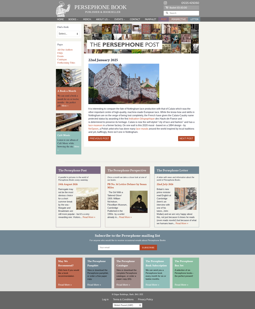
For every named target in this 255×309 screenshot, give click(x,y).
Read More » (89, 217)
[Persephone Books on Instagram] (165, 3)
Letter (194, 19)
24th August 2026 (68, 184)
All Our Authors (65, 49)
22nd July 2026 (165, 184)
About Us (102, 19)
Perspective (178, 19)
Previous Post (99, 138)
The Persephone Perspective (126, 170)
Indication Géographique (141, 118)
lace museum (95, 125)
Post (164, 19)
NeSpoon (93, 128)
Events (119, 19)
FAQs (60, 52)
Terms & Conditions (123, 299)
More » (65, 105)
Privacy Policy (145, 299)
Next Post (186, 138)
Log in (105, 299)
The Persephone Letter (172, 170)
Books (72, 19)
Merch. (87, 19)
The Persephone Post (72, 170)
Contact (135, 19)
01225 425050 (190, 3)
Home (60, 19)
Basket (178, 7)
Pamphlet (150, 19)
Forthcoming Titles (66, 62)
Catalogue (62, 59)
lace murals (141, 128)
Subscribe (148, 247)
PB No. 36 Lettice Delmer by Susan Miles (127, 186)
